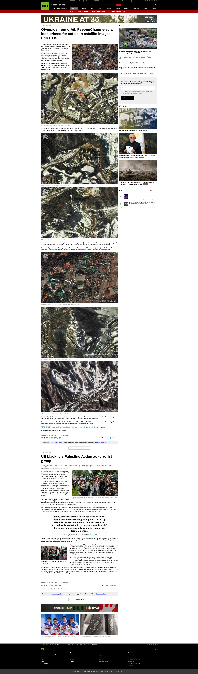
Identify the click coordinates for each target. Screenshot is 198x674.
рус (47, 644)
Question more (58, 5)
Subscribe (127, 98)
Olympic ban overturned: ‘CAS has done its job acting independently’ (95, 636)
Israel (43, 589)
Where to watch (103, 657)
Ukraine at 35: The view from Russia (130, 130)
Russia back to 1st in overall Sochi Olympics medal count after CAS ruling (58, 636)
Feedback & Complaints (134, 663)
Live (100, 652)
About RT (130, 657)
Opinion (126, 8)
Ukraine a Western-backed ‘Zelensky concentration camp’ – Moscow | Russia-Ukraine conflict (93, 4)
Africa (99, 8)
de (50, 644)
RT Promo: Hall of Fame (134, 659)
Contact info (131, 661)
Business (84, 8)
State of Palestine (51, 589)
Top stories (123, 26)
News (42, 652)
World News (74, 8)
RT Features (108, 8)
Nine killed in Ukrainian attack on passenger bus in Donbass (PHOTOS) (99, 11)
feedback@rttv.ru (101, 442)
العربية (42, 0)
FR (54, 0)
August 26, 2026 (92, 535)
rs (55, 644)
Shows (145, 8)
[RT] (72, 1)
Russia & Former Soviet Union (59, 8)
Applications (102, 655)
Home (43, 25)
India (92, 8)
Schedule (101, 659)
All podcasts (153, 191)
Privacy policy (131, 655)
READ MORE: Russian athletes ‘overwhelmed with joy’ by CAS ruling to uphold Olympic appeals (73, 427)
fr (52, 644)
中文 (59, 0)
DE (51, 0)
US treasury (64, 589)
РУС (49, 0)
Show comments (79, 448)
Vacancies (130, 665)
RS (56, 0)
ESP (46, 0)
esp (44, 644)
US (59, 589)
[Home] (45, 6)
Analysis (118, 8)
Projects (154, 8)
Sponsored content (103, 661)
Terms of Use (131, 652)
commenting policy (57, 442)
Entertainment (136, 8)
